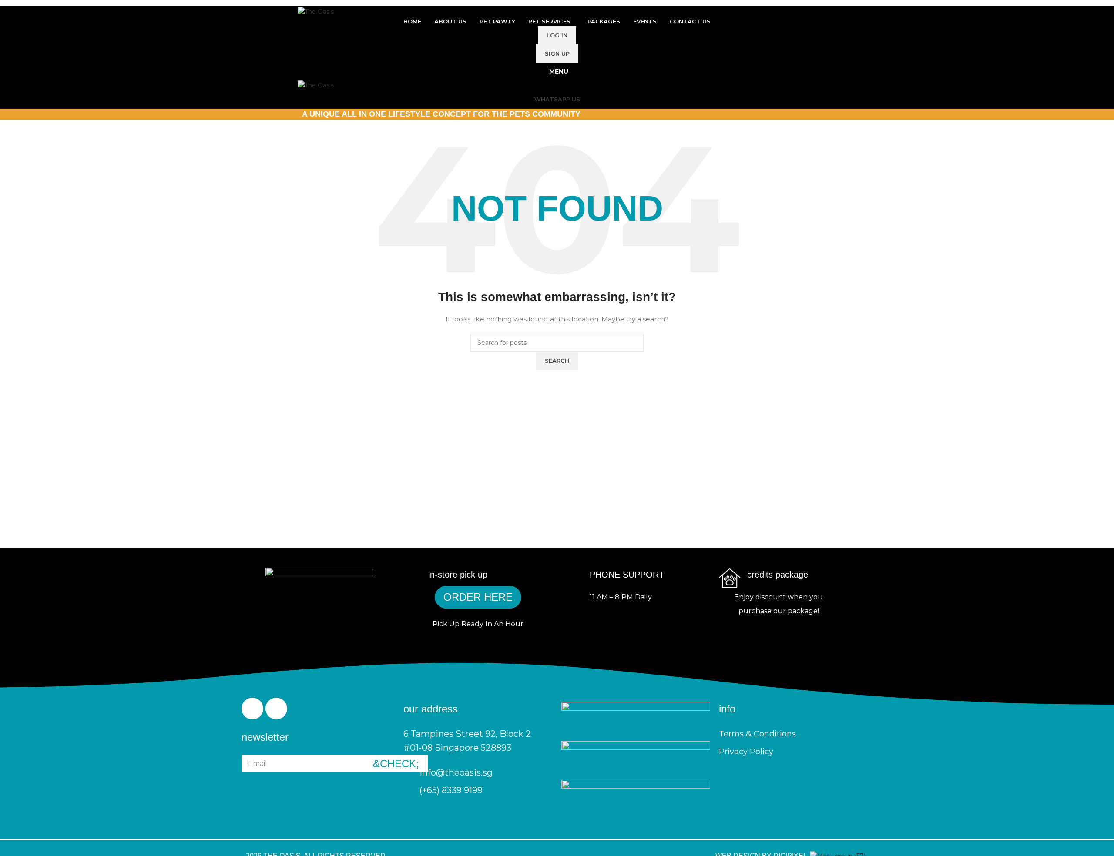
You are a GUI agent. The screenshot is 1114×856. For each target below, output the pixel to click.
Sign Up (557, 53)
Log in (557, 35)
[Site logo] (316, 11)
